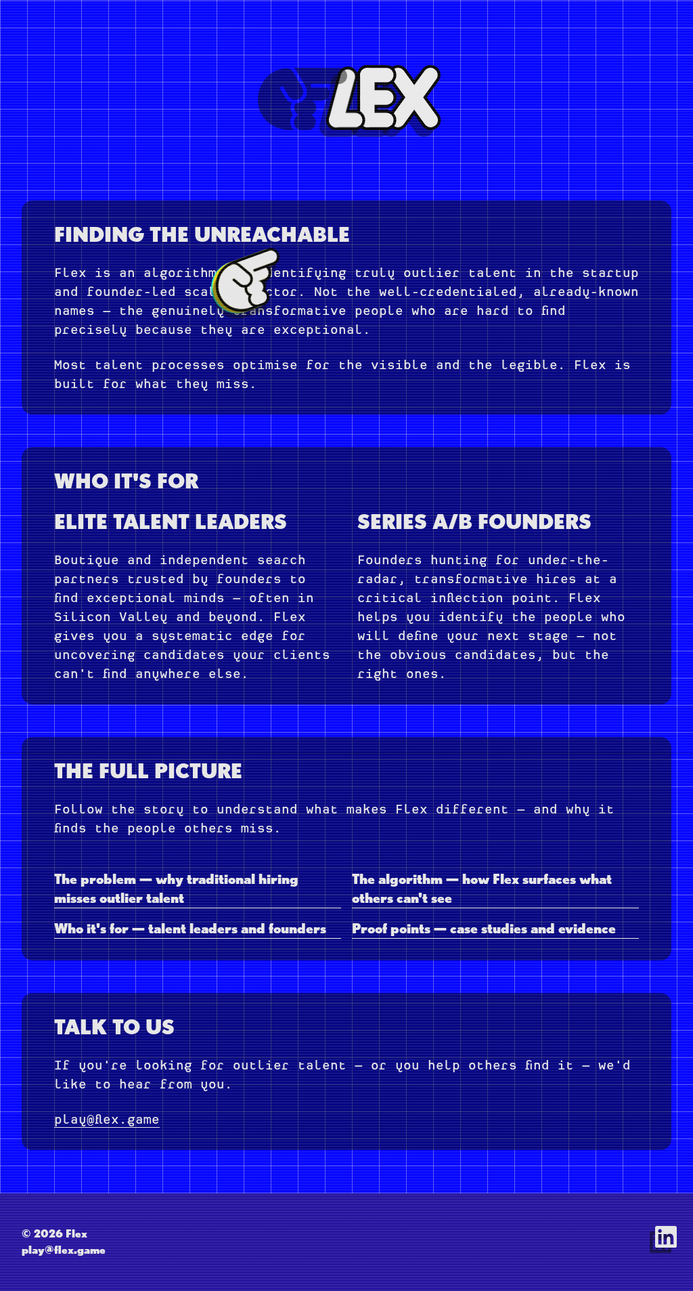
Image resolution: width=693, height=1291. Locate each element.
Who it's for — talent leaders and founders (190, 928)
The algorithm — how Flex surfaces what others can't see (482, 888)
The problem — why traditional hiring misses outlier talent (176, 888)
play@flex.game (107, 1119)
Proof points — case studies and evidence (484, 928)
